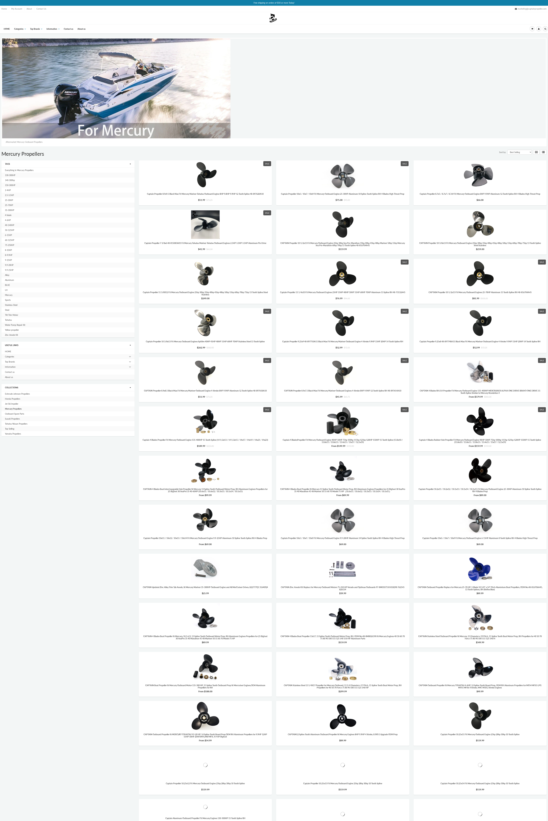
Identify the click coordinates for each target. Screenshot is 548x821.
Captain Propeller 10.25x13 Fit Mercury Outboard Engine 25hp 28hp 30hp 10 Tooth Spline (342, 783)
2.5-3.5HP (9, 195)
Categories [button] (9, 357)
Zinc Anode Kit (11, 335)
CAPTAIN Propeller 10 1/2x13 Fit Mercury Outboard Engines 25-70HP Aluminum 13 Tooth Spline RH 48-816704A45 (480, 292)
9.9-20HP (9, 265)
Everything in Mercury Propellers (19, 170)
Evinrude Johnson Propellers (17, 394)
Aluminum (9, 280)
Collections (11, 387)
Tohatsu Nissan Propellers (16, 424)
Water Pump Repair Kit (15, 325)
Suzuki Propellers (12, 419)
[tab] (68, 356)
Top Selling (9, 429)
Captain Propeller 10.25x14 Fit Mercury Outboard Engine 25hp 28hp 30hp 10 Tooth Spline (480, 783)
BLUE (7, 285)
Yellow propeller (12, 330)
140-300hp (10, 180)
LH (6, 290)
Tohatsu (8, 320)
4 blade (8, 215)
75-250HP (9, 245)
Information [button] (10, 367)
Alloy (7, 275)
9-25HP (8, 260)
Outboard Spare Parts (14, 414)
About (29, 9)
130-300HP (10, 175)
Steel (7, 310)
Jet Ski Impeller (11, 404)
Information (52, 29)
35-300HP (9, 210)
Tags (7, 164)
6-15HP (8, 235)
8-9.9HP (8, 255)
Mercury (8, 295)
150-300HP (10, 185)
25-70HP (9, 205)
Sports (8, 300)
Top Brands (35, 29)
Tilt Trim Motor (11, 315)
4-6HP (8, 220)
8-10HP (8, 250)
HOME (7, 29)
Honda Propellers (12, 399)
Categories (18, 29)
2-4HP (8, 190)
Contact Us (41, 9)
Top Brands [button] (10, 362)
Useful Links (11, 345)
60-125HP (9, 240)
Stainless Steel (11, 305)
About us (81, 29)
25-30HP (9, 200)
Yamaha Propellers (13, 434)
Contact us (68, 29)
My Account (16, 9)
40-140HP (9, 225)
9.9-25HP (9, 270)
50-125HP (9, 230)
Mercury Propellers (13, 409)
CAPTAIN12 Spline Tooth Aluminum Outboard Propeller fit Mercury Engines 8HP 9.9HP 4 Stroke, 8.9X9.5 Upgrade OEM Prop (343, 734)
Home (4, 9)
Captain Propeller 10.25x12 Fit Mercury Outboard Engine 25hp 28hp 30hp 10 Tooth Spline (205, 783)
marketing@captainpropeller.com (532, 9)
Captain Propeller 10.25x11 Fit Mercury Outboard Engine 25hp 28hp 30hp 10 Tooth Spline (480, 734)
